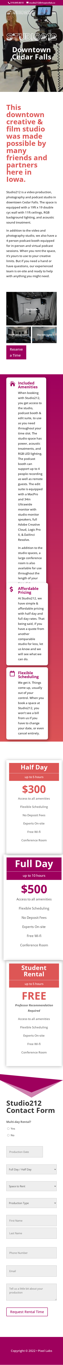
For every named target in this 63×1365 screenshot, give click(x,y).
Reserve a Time (16, 352)
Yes (13, 1128)
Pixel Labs (45, 1351)
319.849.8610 (17, 2)
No (12, 1135)
